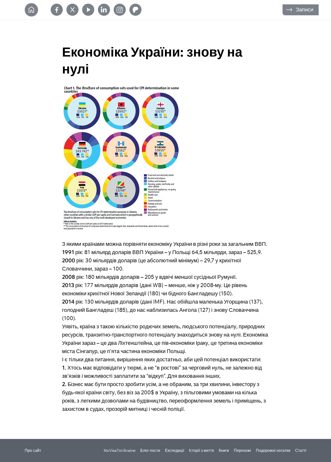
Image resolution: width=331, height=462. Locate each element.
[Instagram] (120, 10)
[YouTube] (88, 10)
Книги (224, 450)
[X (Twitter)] (72, 10)
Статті (300, 450)
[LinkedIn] (104, 10)
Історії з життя (201, 450)
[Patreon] (135, 10)
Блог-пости (150, 450)
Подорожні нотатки (273, 450)
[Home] (31, 9)
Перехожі (242, 450)
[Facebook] (57, 10)
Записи (304, 9)
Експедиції (174, 450)
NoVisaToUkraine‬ (119, 450)
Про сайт (33, 450)
